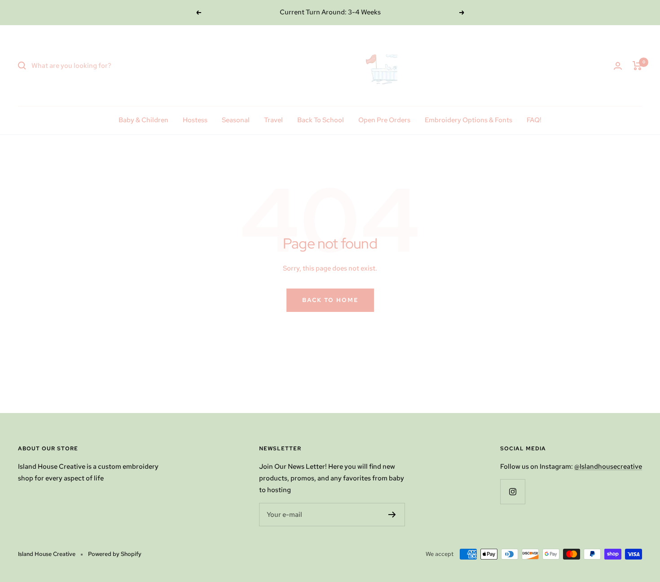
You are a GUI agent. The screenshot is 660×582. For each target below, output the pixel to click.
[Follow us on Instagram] (512, 491)
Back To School (320, 120)
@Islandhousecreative (608, 466)
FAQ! (534, 120)
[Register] (392, 514)
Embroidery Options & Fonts (468, 120)
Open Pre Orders (384, 120)
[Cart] (637, 65)
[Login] (618, 66)
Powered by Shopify (114, 554)
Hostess (195, 120)
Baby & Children (143, 120)
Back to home (330, 300)
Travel (273, 120)
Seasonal (236, 120)
